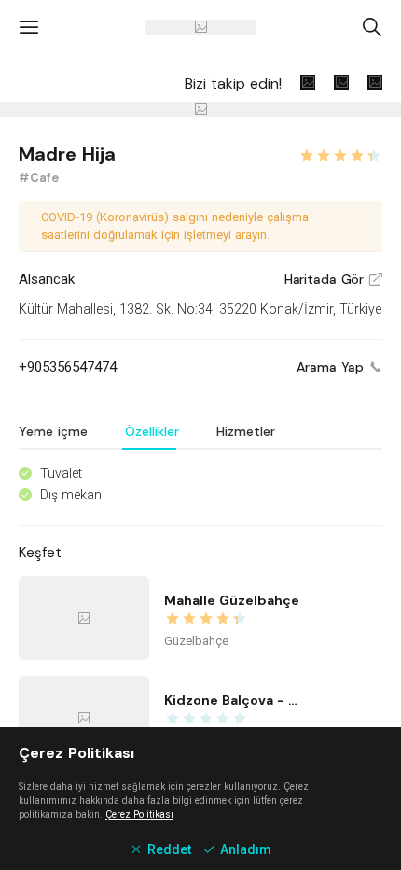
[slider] (340, 153)
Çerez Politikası (139, 814)
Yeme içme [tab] (53, 431)
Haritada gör (333, 279)
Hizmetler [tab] (245, 431)
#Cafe (39, 178)
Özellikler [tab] (152, 431)
